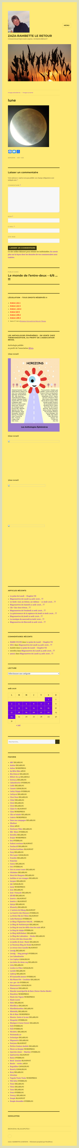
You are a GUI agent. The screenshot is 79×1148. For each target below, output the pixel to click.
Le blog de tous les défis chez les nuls (25, 927)
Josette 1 (13, 898)
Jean (12, 890)
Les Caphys (14, 959)
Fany (12, 852)
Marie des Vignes (17, 997)
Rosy (12, 1072)
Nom (10, 216)
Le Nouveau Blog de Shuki (20, 945)
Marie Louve (15, 1000)
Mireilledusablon (17, 1008)
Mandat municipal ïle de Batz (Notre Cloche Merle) (30, 991)
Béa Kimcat (14, 774)
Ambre (12, 765)
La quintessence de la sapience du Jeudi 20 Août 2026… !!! (33, 613)
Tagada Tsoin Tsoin (18, 1078)
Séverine (13, 1075)
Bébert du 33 (15, 777)
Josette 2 (13, 901)
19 (26, 712)
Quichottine (15, 1055)
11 (19, 708)
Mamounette (15, 985)
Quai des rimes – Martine (20, 1052)
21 (41, 712)
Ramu (12, 1058)
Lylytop (13, 974)
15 (48, 708)
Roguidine (14, 1066)
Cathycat (13, 794)
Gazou (12, 864)
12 (26, 708)
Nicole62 (13, 1032)
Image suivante (28, 92)
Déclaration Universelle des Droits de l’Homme (33, 321)
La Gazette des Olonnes (19, 913)
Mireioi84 (14, 1011)
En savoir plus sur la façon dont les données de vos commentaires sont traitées (33, 254)
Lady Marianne (16, 919)
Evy (11, 841)
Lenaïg (13, 951)
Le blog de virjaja (17, 930)
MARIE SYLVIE (16, 642)
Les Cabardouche (17, 956)
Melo (12, 1003)
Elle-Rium (14, 832)
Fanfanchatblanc (17, 849)
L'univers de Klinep (18, 910)
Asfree (12, 768)
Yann (12, 1090)
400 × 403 (20, 158)
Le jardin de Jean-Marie (19, 942)
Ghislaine (14, 872)
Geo (11, 867)
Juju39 (12, 904)
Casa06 (13, 788)
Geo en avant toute (18, 869)
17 (12, 712)
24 (12, 717)
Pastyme (13, 1043)
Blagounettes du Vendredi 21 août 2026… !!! (28, 610)
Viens (12, 1087)
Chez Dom (14, 797)
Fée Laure (14, 855)
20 (34, 712)
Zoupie (13, 1098)
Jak (11, 884)
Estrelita (13, 835)
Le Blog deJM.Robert (18, 933)
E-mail (11, 226)
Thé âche (13, 1081)
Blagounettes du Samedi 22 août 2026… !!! (27, 605)
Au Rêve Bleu (15, 771)
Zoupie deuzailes (17, 1101)
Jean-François (16, 893)
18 (19, 712)
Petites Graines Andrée (19, 1046)
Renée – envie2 (16, 1063)
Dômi (12, 826)
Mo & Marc (14, 1014)
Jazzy (12, 887)
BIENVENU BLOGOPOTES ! (19, 1129)
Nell (11, 1026)
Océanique (14, 1037)
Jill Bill (12, 896)
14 (41, 708)
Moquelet (14, 1020)
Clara (12, 812)
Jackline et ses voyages (19, 878)
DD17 (12, 645)
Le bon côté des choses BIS (21, 939)
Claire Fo (13, 809)
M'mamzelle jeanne (18, 977)
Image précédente (14, 92)
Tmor (12, 1084)
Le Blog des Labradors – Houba (22, 936)
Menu (67, 25)
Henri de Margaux (17, 875)
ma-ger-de (14, 982)
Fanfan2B (14, 846)
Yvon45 (13, 1095)
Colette (13, 817)
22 (48, 712)
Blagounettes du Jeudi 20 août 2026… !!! (26, 616)
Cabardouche (15, 783)
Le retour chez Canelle (19, 948)
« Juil (18, 725)
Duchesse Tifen (16, 829)
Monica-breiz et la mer (19, 1017)
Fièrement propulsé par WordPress (41, 1142)
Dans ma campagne (18, 820)
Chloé (12, 800)
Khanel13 (13, 907)
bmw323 (13, 780)
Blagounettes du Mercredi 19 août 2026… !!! (28, 622)
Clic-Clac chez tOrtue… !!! (20, 608)
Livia (12, 965)
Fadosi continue (16, 843)
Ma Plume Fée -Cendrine (20, 980)
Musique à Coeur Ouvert (19, 1023)
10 (12, 708)
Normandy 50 (15, 1035)
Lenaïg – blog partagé (19, 953)
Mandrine (14, 994)
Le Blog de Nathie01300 (19, 925)
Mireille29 (14, 1006)
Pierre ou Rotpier (17, 1049)
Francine (13, 861)
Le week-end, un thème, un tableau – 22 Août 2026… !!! (33, 602)
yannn (12, 654)
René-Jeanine (15, 1061)
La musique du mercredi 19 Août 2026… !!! (27, 619)
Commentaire (14, 185)
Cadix (12, 786)
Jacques (13, 881)
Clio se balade (15, 814)
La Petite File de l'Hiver (19, 916)
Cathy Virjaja (15, 791)
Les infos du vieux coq (19, 962)
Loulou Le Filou (16, 968)
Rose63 (13, 1069)
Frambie (13, 858)
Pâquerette (14, 1040)
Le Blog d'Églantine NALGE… (22, 922)
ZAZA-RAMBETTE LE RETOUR (30, 36)
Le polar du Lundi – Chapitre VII (23, 596)
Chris (12, 803)
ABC (11, 762)
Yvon (12, 1092)
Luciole (13, 971)
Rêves (31, 348)
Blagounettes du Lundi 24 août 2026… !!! (26, 599)
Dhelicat (13, 823)
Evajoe (12, 838)
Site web (11, 237)
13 (34, 708)
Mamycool (14, 988)
